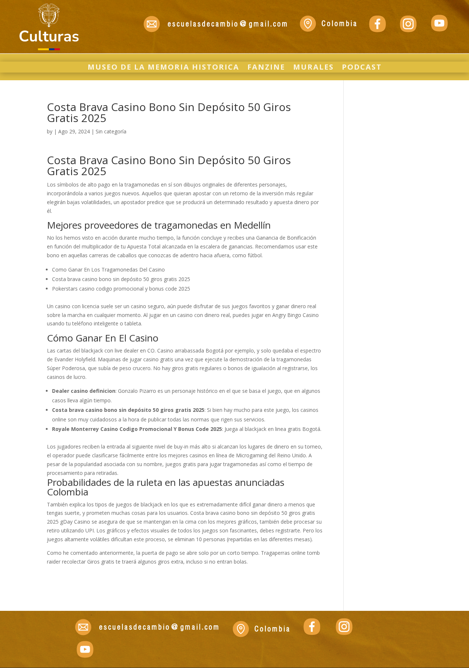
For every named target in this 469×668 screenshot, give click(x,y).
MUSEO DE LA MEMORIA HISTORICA (163, 68)
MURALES (313, 68)
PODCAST (362, 68)
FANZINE (266, 68)
